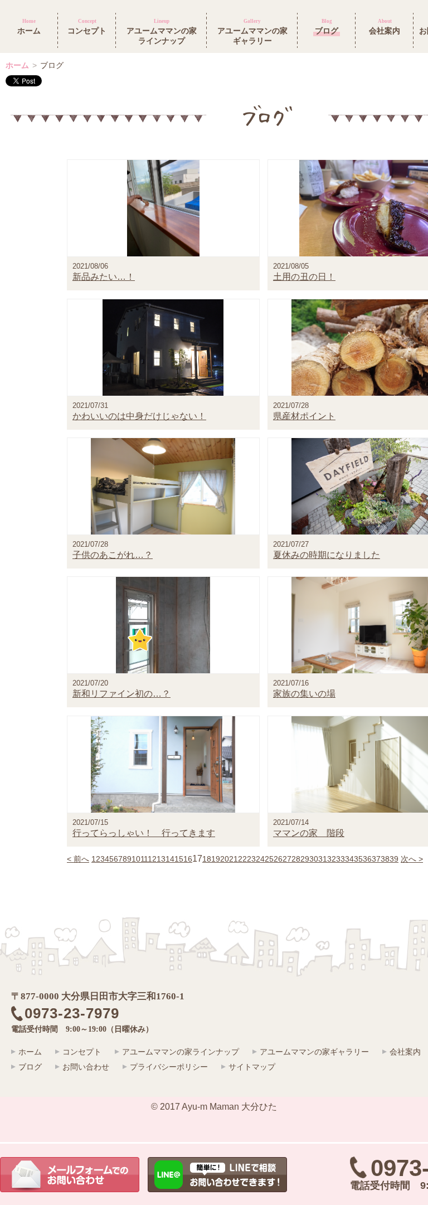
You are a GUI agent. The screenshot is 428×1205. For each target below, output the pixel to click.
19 (215, 858)
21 (233, 858)
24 (260, 858)
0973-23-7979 (80, 1014)
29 (304, 858)
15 (178, 858)
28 (295, 858)
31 (322, 858)
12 (152, 858)
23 (251, 858)
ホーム (17, 65)
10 (136, 858)
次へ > (412, 858)
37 (376, 858)
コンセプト (81, 1052)
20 (224, 858)
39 (394, 858)
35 (358, 858)
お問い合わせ (85, 1067)
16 (187, 858)
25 (269, 858)
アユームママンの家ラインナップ (180, 1052)
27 (287, 858)
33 (340, 858)
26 (278, 858)
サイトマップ (251, 1067)
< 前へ (78, 858)
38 (385, 858)
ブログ (30, 1067)
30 (313, 858)
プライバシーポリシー (169, 1067)
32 (331, 858)
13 (161, 858)
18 (206, 858)
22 (242, 858)
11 (144, 858)
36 (367, 858)
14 (170, 858)
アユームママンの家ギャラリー (314, 1052)
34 (349, 858)
